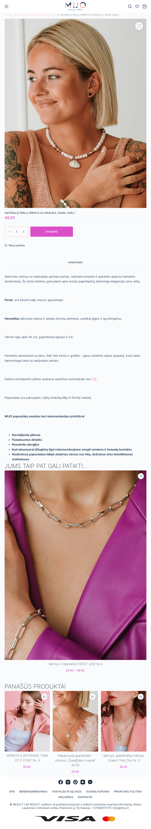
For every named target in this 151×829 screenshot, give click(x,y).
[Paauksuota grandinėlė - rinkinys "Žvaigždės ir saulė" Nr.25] (75, 721)
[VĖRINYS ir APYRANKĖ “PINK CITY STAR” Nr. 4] (27, 721)
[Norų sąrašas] (137, 6)
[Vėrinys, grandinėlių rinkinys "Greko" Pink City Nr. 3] (123, 721)
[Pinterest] (75, 782)
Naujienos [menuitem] (66, 797)
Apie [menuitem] (12, 791)
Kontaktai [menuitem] (85, 797)
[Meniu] (6, 6)
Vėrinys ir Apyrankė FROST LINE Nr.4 (75, 664)
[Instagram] (68, 782)
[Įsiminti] (141, 476)
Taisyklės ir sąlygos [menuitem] (67, 791)
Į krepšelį (51, 231)
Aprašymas (75, 262)
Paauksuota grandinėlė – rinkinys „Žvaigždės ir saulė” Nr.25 (75, 760)
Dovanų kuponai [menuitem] (97, 791)
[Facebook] (60, 782)
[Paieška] (130, 6)
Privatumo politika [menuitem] (128, 791)
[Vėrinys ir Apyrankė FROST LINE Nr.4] (76, 565)
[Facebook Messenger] (90, 782)
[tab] (75, 262)
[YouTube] (82, 782)
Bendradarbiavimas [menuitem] (33, 791)
